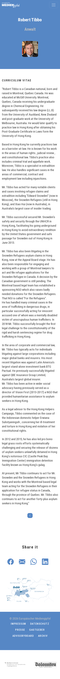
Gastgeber (37, 629)
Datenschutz (39, 623)
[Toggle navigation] (53, 5)
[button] (30, 643)
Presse (20, 629)
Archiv (43, 635)
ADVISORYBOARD (23, 635)
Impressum (18, 623)
